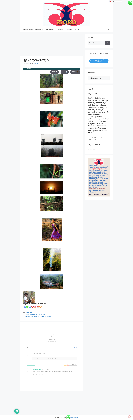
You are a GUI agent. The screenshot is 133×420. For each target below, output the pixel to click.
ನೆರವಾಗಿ (77, 29)
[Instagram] (35, 307)
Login (75, 348)
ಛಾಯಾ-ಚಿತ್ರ (28, 312)
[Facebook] (25, 307)
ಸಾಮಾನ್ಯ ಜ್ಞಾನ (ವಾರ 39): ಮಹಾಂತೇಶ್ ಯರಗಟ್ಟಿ (38, 316)
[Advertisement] (51, 44)
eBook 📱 (75, 72)
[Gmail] (38, 307)
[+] (55, 358)
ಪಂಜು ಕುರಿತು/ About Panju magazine (33, 29)
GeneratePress (73, 417)
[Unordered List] (44, 358)
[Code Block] (49, 358)
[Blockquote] (46, 358)
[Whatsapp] (27, 307)
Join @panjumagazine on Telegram (99, 60)
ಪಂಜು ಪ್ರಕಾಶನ (60, 29)
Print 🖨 (54, 72)
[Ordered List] (42, 358)
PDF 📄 (64, 72)
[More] (40, 307)
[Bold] (33, 358)
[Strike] (40, 358)
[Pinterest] (32, 307)
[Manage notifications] (129, 416)
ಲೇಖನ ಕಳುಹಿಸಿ (50, 29)
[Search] (107, 43)
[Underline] (38, 358)
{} (52, 358)
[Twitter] (30, 307)
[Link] (51, 358)
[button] (109, 29)
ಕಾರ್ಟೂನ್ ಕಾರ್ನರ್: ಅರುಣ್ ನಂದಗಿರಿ (35, 314)
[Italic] (36, 358)
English (113, 1)
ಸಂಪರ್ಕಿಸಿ (69, 29)
